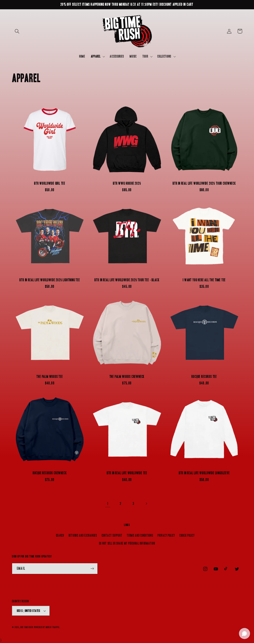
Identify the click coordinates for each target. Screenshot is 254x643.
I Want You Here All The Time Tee (204, 280)
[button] (17, 31)
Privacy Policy (166, 535)
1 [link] (107, 504)
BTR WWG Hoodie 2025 (127, 183)
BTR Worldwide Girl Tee (49, 183)
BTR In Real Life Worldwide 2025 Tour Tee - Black (126, 280)
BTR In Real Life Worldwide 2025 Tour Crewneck (204, 183)
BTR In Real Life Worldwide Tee (127, 473)
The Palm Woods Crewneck (127, 376)
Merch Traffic (53, 627)
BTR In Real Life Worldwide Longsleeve (204, 473)
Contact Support (112, 535)
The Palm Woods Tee (50, 376)
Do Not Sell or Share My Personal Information (127, 543)
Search (60, 535)
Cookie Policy (186, 535)
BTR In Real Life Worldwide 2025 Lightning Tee (49, 280)
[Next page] (146, 503)
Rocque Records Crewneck (50, 473)
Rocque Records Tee (204, 376)
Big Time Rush (26, 627)
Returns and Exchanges (83, 535)
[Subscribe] (92, 568)
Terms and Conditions (140, 535)
